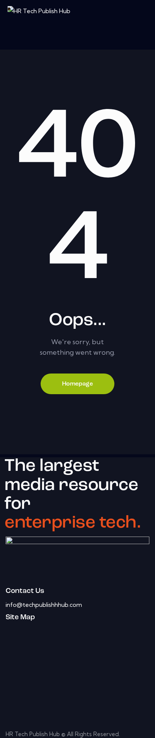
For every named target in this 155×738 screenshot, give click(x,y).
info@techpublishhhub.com (44, 604)
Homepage (77, 384)
